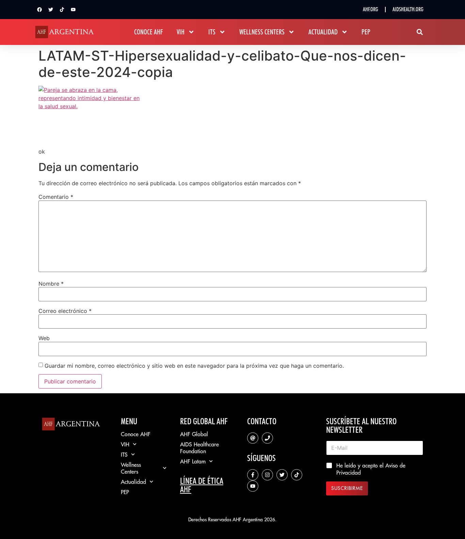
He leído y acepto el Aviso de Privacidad (370, 469)
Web (44, 338)
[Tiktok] (62, 9)
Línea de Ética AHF (201, 485)
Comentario (55, 197)
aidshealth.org (407, 9)
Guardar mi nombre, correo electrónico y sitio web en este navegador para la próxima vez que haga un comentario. (194, 365)
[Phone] (267, 438)
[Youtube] (73, 9)
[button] (419, 32)
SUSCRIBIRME (347, 488)
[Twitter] (50, 9)
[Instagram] (267, 474)
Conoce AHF (148, 32)
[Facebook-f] (252, 474)
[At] (252, 438)
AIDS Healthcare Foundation (199, 448)
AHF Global (194, 434)
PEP (366, 32)
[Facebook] (39, 9)
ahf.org (370, 9)
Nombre (51, 283)
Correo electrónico (65, 311)
